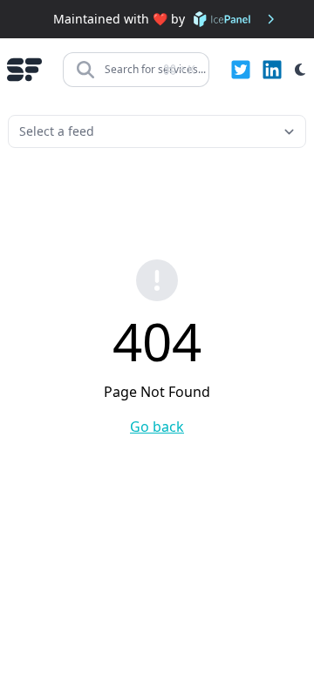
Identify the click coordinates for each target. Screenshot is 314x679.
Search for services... (155, 69)
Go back (157, 426)
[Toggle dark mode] (300, 70)
